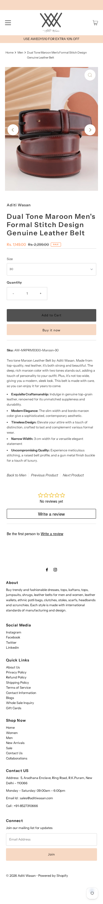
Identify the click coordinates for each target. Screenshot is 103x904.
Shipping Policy (17, 682)
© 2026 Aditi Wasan (21, 875)
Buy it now (51, 330)
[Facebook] (47, 569)
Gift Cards (13, 708)
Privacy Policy (16, 672)
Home (10, 52)
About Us (13, 667)
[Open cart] (95, 22)
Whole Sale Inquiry (20, 703)
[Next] (90, 129)
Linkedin (12, 647)
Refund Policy (16, 677)
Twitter (11, 642)
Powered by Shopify (53, 875)
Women (12, 733)
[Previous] (13, 129)
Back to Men (16, 475)
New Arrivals (15, 743)
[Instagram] (55, 569)
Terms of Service (18, 687)
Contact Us (14, 753)
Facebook (13, 637)
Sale (9, 748)
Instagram (13, 632)
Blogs (10, 698)
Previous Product (44, 475)
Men (20, 52)
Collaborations (16, 758)
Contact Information (21, 693)
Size (10, 259)
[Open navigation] (8, 23)
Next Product (73, 475)
